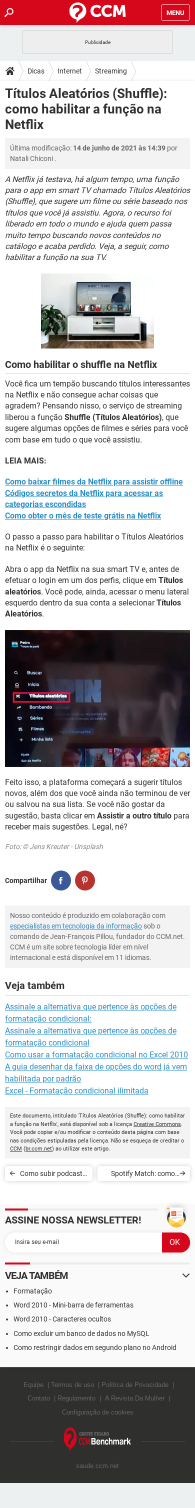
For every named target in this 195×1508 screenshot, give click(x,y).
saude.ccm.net (97, 1466)
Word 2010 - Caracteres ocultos (62, 1319)
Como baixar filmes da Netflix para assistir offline (94, 481)
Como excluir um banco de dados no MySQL (82, 1334)
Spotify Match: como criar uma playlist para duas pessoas (140, 1175)
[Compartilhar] (61, 880)
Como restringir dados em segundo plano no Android (95, 1348)
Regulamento (77, 1398)
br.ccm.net (39, 1149)
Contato (39, 1398)
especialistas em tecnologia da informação (76, 926)
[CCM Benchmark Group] (98, 1440)
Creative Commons (157, 1124)
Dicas (36, 71)
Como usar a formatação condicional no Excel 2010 (96, 1055)
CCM (16, 1149)
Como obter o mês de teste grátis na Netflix (83, 515)
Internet (70, 71)
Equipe (34, 1384)
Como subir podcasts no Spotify (53, 1175)
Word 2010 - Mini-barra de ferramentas (74, 1305)
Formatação (33, 1291)
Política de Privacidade (135, 1384)
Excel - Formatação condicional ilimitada (76, 1091)
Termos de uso (72, 1384)
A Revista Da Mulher (134, 1398)
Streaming (111, 71)
